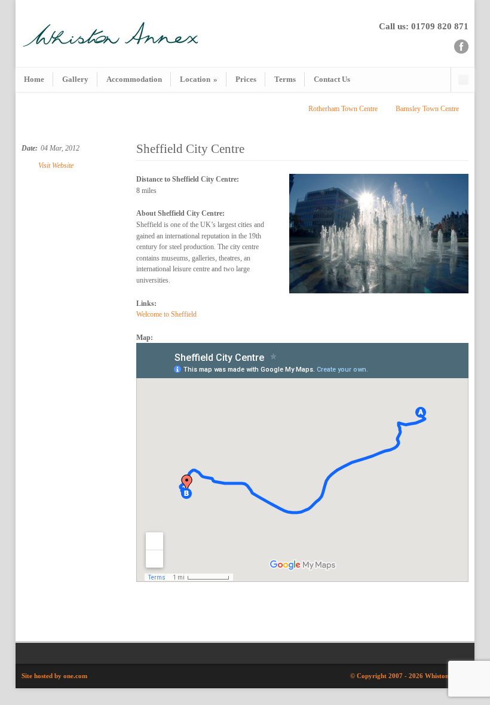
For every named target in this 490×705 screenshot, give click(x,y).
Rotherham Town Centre (343, 109)
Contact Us (332, 79)
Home (34, 79)
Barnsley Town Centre (427, 109)
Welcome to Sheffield (166, 314)
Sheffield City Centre (190, 149)
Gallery (75, 79)
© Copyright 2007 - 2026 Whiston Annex (409, 675)
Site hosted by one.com (54, 675)
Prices (245, 79)
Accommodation (134, 79)
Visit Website (56, 165)
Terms (285, 79)
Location (199, 79)
